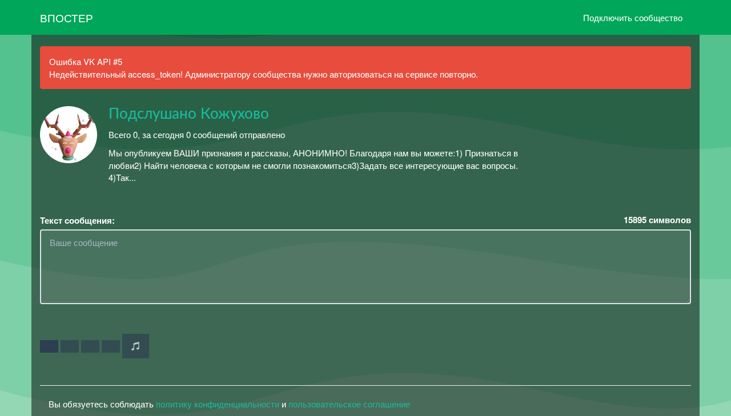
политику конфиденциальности (217, 404)
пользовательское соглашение (349, 404)
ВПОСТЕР (66, 17)
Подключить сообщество (632, 17)
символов (657, 220)
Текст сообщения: (77, 221)
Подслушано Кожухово (189, 114)
